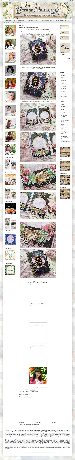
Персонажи (55, 435)
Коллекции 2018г (7, 22)
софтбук (15, 447)
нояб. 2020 (63, 81)
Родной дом (24, 436)
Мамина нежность (11, 434)
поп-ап (35, 446)
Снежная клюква (63, 439)
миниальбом (20, 444)
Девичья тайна (33, 431)
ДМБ (29, 431)
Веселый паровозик (63, 430)
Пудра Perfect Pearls (65, 134)
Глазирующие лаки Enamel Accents (64, 118)
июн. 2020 (63, 89)
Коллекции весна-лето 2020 (34, 20)
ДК (27, 431)
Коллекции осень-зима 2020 (20, 20)
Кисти (62, 125)
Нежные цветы (7, 435)
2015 (62, 104)
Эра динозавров (36, 441)
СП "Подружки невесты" (23, 437)
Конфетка (30, 433)
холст (44, 447)
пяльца (42, 446)
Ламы (38, 433)
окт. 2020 (62, 83)
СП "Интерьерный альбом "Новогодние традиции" (59, 436)
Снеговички (57, 439)
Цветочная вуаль (14, 441)
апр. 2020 (62, 93)
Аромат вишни (29, 430)
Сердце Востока (29, 439)
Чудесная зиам (20, 441)
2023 (62, 74)
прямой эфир (38, 446)
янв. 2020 (62, 97)
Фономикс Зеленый (32, 440)
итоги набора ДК (40, 443)
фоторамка (36, 391)
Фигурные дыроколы (65, 140)
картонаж (49, 443)
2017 (62, 103)
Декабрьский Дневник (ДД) (41, 431)
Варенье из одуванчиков (45, 430)
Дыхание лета (63, 431)
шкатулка (62, 447)
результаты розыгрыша (47, 446)
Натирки (62, 133)
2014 (62, 106)
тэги (26, 447)
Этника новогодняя (42, 441)
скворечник (61, 446)
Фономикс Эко (67, 440)
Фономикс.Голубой (8, 441)
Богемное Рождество (36, 430)
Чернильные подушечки (65, 141)
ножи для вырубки (47, 444)
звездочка (15, 443)
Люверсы (62, 128)
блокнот (24, 442)
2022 (62, 75)
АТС (5, 430)
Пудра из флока (64, 136)
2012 (62, 109)
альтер (16, 442)
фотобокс (32, 447)
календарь (46, 443)
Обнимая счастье (44, 435)
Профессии (19, 436)
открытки (13, 446)
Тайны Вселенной (26, 391)
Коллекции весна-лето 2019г (62, 20)
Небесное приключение (65, 434)
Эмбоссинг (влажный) (65, 142)
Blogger (52, 452)
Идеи (10, 433)
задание (12, 443)
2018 (62, 101)
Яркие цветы (7, 442)
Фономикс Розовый (40, 440)
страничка (18, 447)
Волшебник (14, 431)
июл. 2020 (63, 88)
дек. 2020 (62, 80)
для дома (68, 442)
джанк (58, 442)
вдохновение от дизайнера (32, 442)
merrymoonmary (43, 452)
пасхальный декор (30, 446)
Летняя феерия (47, 433)
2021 (62, 77)
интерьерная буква (21, 443)
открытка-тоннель (8, 446)
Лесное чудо (41, 433)
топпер (24, 447)
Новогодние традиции (22, 435)
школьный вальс (67, 447)
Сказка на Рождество (36, 439)
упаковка (29, 447)
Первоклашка (50, 435)
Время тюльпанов (23, 431)
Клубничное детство (24, 433)
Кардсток (62, 122)
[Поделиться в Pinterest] (34, 390)
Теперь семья (18, 440)
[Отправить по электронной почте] (30, 390)
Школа (28, 441)
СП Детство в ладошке (53, 437)
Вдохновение (55, 430)
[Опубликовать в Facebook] (33, 390)
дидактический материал (63, 442)
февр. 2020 (63, 96)
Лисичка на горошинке (54, 433)
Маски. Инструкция (64, 129)
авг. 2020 (62, 86)
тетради (22, 447)
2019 (62, 99)
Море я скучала (48, 434)
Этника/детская (67, 441)
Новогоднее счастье (14, 435)
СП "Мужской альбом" (14, 437)
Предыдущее (53, 422)
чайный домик (47, 447)
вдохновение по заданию (44, 442)
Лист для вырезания (62, 433)
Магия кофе (68, 433)
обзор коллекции (54, 444)
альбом (13, 442)
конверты (63, 443)
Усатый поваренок (25, 440)
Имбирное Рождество (16, 433)
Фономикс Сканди (60, 440)
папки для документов (22, 446)
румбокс (53, 446)
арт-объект (20, 442)
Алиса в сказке (16, 430)
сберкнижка (57, 446)
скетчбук (64, 446)
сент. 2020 (63, 85)
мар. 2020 (63, 94)
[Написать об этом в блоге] (31, 390)
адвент (10, 442)
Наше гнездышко (58, 434)
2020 (62, 78)
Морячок (52, 434)
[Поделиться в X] (32, 390)
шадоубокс (58, 447)
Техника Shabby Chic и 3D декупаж (65, 138)
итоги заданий (34, 443)
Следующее (21, 422)
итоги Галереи (28, 443)
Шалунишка (24, 441)
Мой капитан (42, 434)
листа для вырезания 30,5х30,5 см (42, 162)
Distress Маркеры (64, 115)
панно (17, 446)
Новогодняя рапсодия (36, 435)
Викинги (10, 431)
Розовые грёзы (29, 436)
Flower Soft (63, 116)
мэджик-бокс (30, 444)
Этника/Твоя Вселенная (59, 441)
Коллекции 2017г (17, 22)
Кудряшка (34, 433)
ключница (53, 443)
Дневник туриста (49, 431)
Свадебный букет (22, 439)
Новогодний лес (29, 435)
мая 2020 (62, 91)
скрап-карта (68, 446)
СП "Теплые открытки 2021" (34, 437)
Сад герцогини (15, 439)
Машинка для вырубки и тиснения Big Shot (65, 132)
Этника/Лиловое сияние (51, 441)
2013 (62, 107)
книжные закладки (58, 443)
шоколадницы (7, 448)
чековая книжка (53, 447)
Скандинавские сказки (51, 439)
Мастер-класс (29, 434)
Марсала (24, 434)
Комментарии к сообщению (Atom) (32, 424)
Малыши (6, 434)
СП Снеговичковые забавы (63, 437)
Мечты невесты (36, 434)
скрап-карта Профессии (9, 447)
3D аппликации (63, 113)
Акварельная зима (9, 430)
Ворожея (18, 431)
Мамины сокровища (19, 434)
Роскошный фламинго (37, 436)
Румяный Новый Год (45, 436)
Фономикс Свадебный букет (50, 440)
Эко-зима (31, 441)
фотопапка (32, 391)
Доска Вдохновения (56, 431)
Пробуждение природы (13, 436)
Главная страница (8, 20)
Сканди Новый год (44, 439)
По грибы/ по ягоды (60, 435)
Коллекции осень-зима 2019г (48, 20)
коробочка (68, 443)
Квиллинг (62, 124)
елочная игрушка (7, 443)
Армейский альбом (22, 430)
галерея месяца (53, 442)
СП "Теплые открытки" (44, 437)
